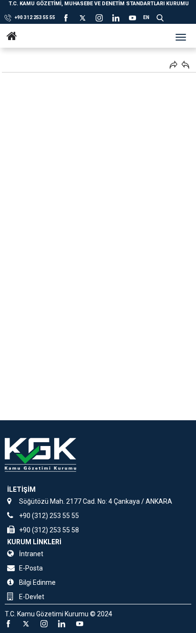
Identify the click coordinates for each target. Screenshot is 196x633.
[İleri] (173, 65)
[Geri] (185, 65)
